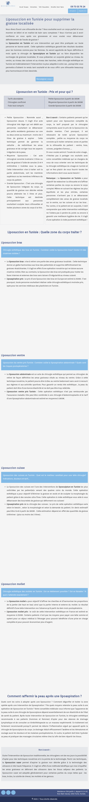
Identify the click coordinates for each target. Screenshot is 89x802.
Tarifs (40, 7)
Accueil (21, 7)
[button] (27, 6)
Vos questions (45, 7)
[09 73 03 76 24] (78, 2)
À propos (26, 7)
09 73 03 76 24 (77, 6)
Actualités (53, 7)
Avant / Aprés (60, 7)
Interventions (33, 7)
